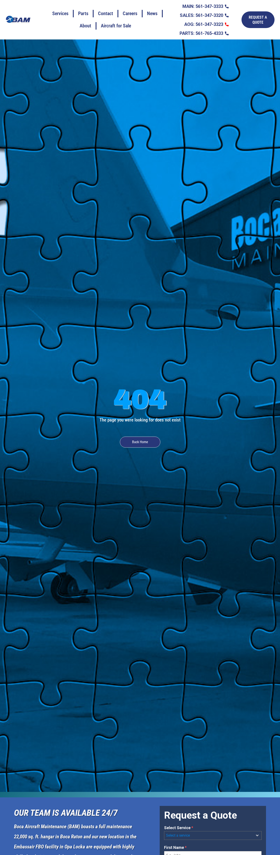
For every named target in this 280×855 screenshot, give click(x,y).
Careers (130, 13)
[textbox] (208, 835)
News (152, 13)
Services (60, 13)
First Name (175, 847)
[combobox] (213, 835)
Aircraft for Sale (116, 25)
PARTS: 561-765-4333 (201, 33)
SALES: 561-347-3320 (201, 15)
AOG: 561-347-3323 (203, 24)
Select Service (178, 827)
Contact (105, 13)
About (85, 25)
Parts (83, 13)
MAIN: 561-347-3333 (202, 6)
